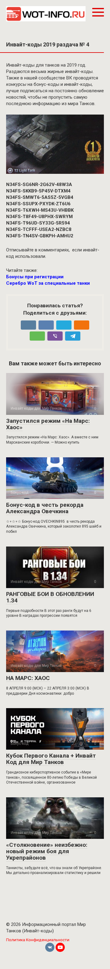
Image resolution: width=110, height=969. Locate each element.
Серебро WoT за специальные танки (48, 283)
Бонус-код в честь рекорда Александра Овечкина (44, 508)
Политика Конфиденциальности (37, 939)
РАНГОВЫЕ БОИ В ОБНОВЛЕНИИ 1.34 (50, 597)
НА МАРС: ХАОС (28, 678)
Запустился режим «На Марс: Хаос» (48, 424)
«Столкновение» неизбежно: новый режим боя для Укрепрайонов (46, 851)
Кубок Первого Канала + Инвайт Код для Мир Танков (51, 759)
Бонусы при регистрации (35, 277)
